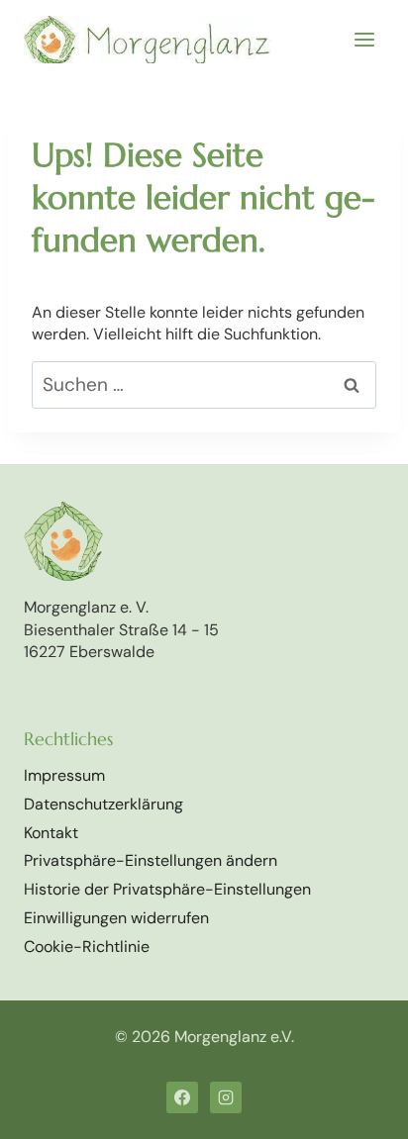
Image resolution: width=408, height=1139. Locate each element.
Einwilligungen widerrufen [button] (116, 917)
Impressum (64, 775)
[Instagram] (226, 1097)
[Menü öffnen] (364, 39)
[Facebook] (182, 1097)
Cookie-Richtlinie (87, 946)
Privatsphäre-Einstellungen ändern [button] (150, 860)
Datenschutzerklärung (103, 804)
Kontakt (51, 832)
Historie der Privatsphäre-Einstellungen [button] (167, 889)
